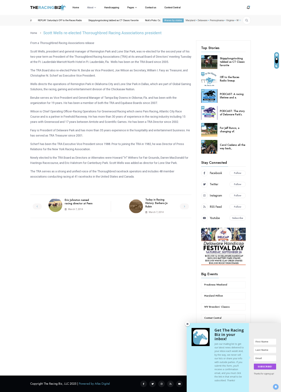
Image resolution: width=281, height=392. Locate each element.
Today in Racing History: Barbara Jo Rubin (156, 203)
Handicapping (111, 7)
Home (76, 7)
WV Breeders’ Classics (217, 307)
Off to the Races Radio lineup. (229, 78)
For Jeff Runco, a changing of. (229, 129)
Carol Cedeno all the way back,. (232, 146)
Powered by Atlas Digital (94, 384)
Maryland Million (213, 296)
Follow (237, 173)
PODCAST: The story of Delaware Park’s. (232, 112)
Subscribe (237, 218)
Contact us (150, 7)
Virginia (230, 20)
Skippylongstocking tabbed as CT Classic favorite (110, 20)
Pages (130, 7)
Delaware (202, 20)
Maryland (190, 20)
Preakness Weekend (215, 284)
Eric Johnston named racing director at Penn (79, 201)
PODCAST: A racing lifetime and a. (232, 95)
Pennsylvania (217, 20)
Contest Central (172, 7)
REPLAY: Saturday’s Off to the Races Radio (56, 20)
